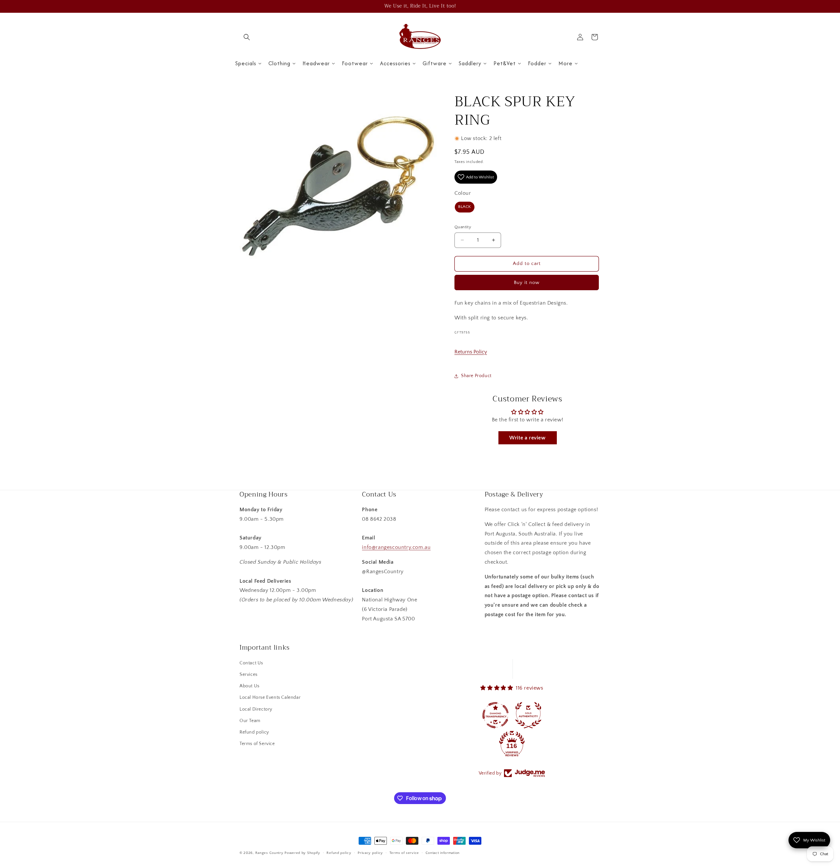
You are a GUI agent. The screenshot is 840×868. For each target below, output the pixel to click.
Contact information (443, 853)
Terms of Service (257, 743)
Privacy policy (370, 853)
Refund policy (254, 732)
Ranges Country (269, 853)
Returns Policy (470, 352)
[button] (247, 37)
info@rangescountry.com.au (396, 547)
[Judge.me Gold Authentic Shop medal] (528, 715)
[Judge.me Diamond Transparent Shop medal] (495, 715)
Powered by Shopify (302, 853)
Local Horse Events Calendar (270, 697)
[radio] (464, 207)
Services (249, 674)
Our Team (250, 720)
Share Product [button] (476, 375)
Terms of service (404, 853)
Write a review (527, 438)
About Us (250, 686)
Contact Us (251, 663)
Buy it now (526, 282)
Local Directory (256, 709)
